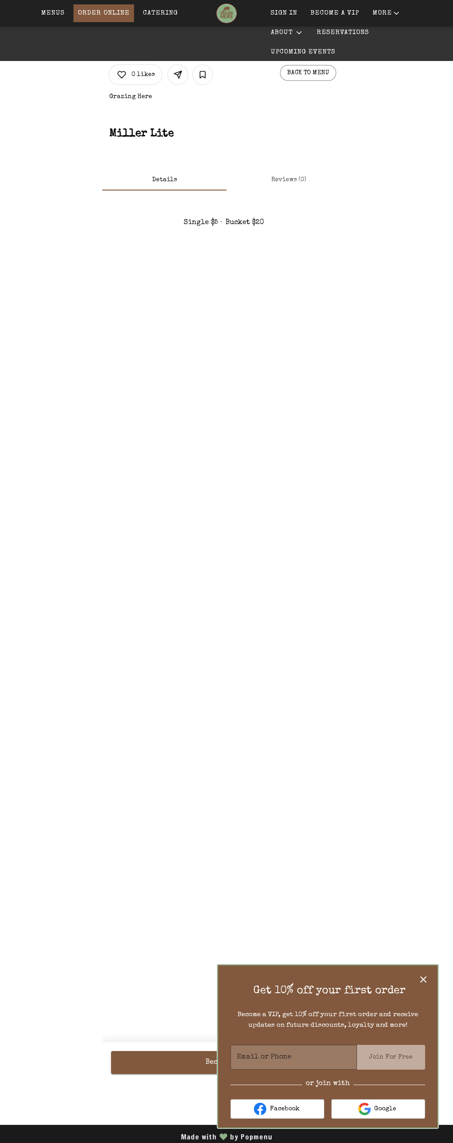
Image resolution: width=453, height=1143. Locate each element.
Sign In (284, 13)
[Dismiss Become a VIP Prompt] (423, 979)
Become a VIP (335, 13)
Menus (53, 13)
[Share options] (178, 74)
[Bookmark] (202, 74)
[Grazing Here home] (226, 13)
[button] (386, 13)
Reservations (343, 32)
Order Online (104, 13)
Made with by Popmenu (140, 1136)
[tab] (164, 179)
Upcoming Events (303, 52)
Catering (160, 13)
